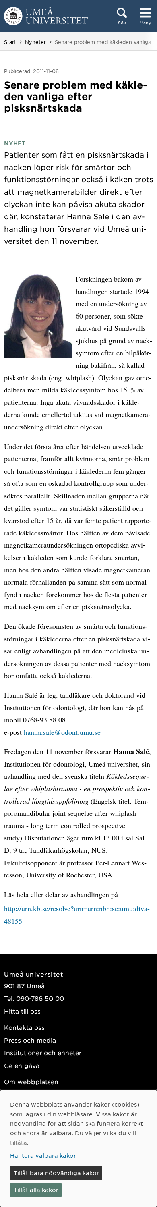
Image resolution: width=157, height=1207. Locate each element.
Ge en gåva (21, 1065)
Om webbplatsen (31, 1081)
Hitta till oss (22, 1011)
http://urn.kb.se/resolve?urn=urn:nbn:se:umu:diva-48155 (77, 915)
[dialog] (78, 1148)
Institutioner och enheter (42, 1052)
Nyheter (35, 42)
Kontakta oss (24, 1027)
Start (10, 42)
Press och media (30, 1040)
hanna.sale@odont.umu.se (62, 732)
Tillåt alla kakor (36, 1189)
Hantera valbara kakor (43, 1155)
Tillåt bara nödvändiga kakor (56, 1172)
